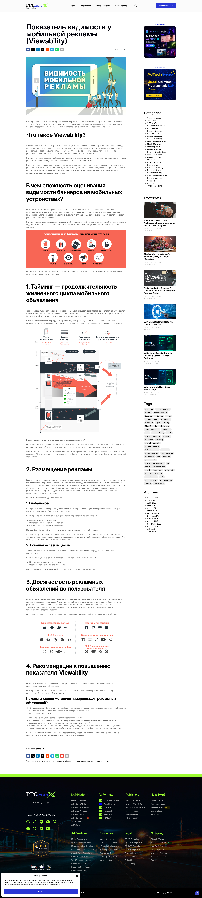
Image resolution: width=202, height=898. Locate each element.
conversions (165, 419)
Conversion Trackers (108, 853)
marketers (149, 440)
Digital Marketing (103, 6)
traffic (162, 477)
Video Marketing (154, 118)
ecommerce (166, 429)
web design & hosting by (157, 893)
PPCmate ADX (132, 818)
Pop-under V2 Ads (109, 800)
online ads (165, 450)
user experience (151, 480)
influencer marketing (152, 436)
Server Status (156, 811)
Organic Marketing (154, 136)
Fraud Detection (154, 160)
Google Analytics (154, 157)
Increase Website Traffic (81, 843)
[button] (77, 876)
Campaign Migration (108, 857)
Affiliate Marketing (154, 186)
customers (149, 423)
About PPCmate (157, 839)
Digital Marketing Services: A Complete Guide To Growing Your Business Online (159, 290)
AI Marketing (152, 183)
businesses (159, 416)
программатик (83, 761)
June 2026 (151, 503)
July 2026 (151, 500)
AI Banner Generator (108, 843)
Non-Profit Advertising (160, 846)
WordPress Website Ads (81, 860)
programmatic (150, 460)
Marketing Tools (153, 147)
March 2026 (152, 511)
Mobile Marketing (154, 144)
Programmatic (85, 6)
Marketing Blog (106, 860)
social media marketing (153, 473)
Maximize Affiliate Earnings (82, 846)
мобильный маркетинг (66, 761)
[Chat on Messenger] (48, 822)
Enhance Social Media (80, 864)
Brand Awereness (154, 178)
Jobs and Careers (158, 857)
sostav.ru (40, 749)
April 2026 (151, 508)
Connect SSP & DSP (134, 804)
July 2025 (151, 529)
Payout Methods (132, 814)
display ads (164, 426)
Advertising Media (78, 804)
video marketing (166, 480)
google (169, 433)
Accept (41, 891)
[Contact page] (41, 822)
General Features (78, 800)
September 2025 (154, 524)
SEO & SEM (152, 123)
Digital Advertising (162, 423)
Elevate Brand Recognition (82, 850)
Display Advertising (155, 168)
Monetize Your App (134, 811)
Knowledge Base (158, 804)
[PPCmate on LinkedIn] (41, 828)
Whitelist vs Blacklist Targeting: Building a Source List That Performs (159, 355)
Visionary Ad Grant (158, 850)
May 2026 (151, 506)
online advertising (151, 453)
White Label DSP (78, 821)
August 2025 (152, 526)
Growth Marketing (154, 154)
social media (169, 470)
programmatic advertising (154, 463)
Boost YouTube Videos (80, 867)
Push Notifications (109, 804)
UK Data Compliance (133, 843)
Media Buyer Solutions (80, 839)
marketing (159, 440)
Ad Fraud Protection (79, 811)
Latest (72, 6)
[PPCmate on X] (34, 828)
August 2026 (152, 498)
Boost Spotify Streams (109, 850)
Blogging (151, 181)
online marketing (167, 453)
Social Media (152, 121)
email (147, 433)
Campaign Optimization (157, 175)
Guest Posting (121, 6)
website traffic (159, 484)
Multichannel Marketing (156, 141)
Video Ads (105, 814)
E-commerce (152, 165)
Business (148, 416)
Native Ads (106, 811)
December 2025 (154, 516)
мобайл (34, 761)
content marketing (152, 419)
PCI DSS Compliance (134, 846)
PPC (159, 456)
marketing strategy (152, 446)
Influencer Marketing (155, 149)
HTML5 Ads (106, 818)
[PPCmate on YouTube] (48, 828)
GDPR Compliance (133, 839)
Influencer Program (159, 853)
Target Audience (151, 477)
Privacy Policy (131, 857)
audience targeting (163, 409)
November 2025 (154, 519)
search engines (151, 470)
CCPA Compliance (132, 850)
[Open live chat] (28, 822)
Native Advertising (154, 139)
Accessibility (130, 864)
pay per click (149, 456)
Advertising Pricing (79, 814)
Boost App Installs (78, 871)
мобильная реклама (47, 761)
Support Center (157, 800)
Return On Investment (156, 126)
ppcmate (166, 456)
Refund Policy (130, 860)
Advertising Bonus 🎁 (80, 818)
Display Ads (106, 807)
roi (168, 463)
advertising (149, 409)
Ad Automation (77, 825)
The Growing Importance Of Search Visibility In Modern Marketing (157, 256)
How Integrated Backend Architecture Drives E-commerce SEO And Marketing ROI (159, 223)
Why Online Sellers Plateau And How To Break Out (159, 323)
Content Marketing (154, 173)
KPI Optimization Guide (109, 846)
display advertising (152, 429)
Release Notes (160, 807)
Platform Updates (154, 131)
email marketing (158, 433)
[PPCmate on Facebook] (28, 828)
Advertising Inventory (80, 807)
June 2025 (151, 532)
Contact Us (155, 860)
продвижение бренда (100, 761)
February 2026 (153, 513)
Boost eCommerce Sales (81, 857)
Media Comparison (108, 839)
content (168, 416)
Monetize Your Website (135, 807)
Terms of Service (132, 853)
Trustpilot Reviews (161, 843)
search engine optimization (155, 467)
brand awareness (160, 412)
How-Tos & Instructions (156, 152)
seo (160, 470)
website (148, 484)
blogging (148, 412)
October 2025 (152, 521)
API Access (155, 814)
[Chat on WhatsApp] (35, 822)
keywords (166, 436)
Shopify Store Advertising (81, 853)
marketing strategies (152, 443)
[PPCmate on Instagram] (54, 828)
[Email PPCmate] (54, 821)
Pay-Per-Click (153, 134)
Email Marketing (154, 162)
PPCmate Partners (133, 800)
